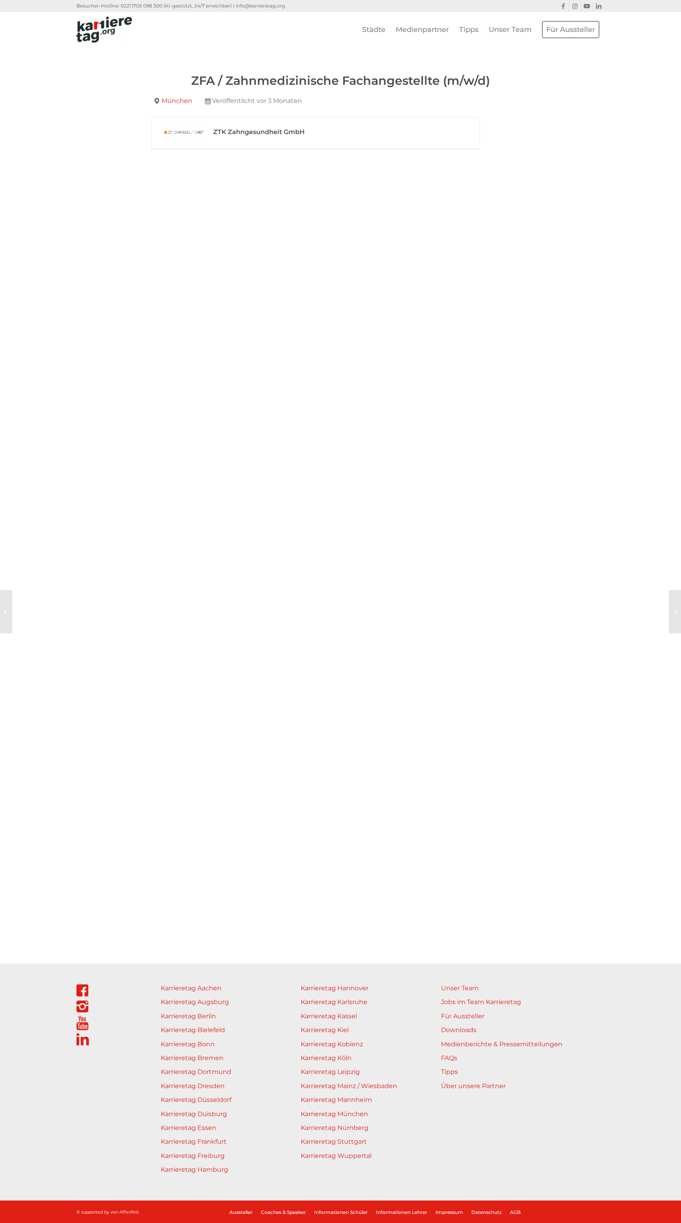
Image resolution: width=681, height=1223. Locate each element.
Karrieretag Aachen (191, 988)
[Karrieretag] (104, 29)
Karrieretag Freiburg (193, 1156)
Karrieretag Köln (326, 1058)
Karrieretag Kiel (325, 1030)
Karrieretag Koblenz (332, 1044)
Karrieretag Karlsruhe (334, 1002)
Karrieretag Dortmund (196, 1071)
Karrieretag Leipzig (330, 1071)
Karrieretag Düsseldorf (196, 1100)
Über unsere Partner (473, 1086)
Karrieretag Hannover (334, 988)
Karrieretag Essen (188, 1128)
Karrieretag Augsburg (195, 1002)
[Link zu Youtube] (586, 6)
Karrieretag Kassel (329, 1016)
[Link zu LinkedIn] (599, 6)
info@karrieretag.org (260, 6)
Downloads (458, 1030)
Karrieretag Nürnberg (334, 1128)
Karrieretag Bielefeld (193, 1030)
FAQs (449, 1058)
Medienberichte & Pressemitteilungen (501, 1044)
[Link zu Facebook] (563, 6)
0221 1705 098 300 (141, 6)
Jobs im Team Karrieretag (481, 1002)
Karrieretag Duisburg (194, 1114)
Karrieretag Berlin (188, 1016)
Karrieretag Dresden (193, 1086)
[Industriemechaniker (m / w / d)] (6, 611)
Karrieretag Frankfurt (194, 1141)
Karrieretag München (334, 1114)
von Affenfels (124, 1212)
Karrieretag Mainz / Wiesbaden (349, 1086)
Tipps (449, 1071)
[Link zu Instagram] (575, 6)
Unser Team (460, 988)
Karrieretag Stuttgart (334, 1141)
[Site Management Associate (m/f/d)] (675, 611)
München (177, 101)
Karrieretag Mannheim (336, 1100)
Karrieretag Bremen (192, 1058)
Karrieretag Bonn (188, 1044)
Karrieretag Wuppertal (336, 1156)
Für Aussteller (462, 1016)
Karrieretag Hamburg (194, 1169)
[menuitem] (374, 29)
